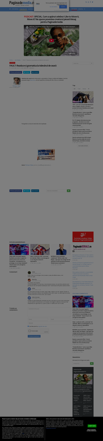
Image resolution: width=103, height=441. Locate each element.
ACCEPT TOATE (92, 425)
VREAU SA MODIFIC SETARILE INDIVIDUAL (91, 430)
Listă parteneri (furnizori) (51, 428)
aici (23, 433)
